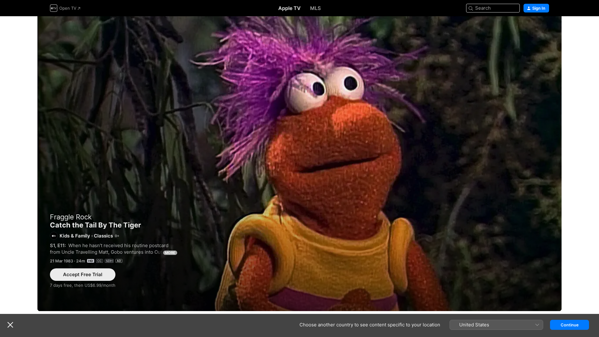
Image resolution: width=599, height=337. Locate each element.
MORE (170, 253)
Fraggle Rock (71, 217)
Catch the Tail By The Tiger (299, 163)
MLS (315, 8)
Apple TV (289, 8)
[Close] (10, 325)
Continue (570, 324)
